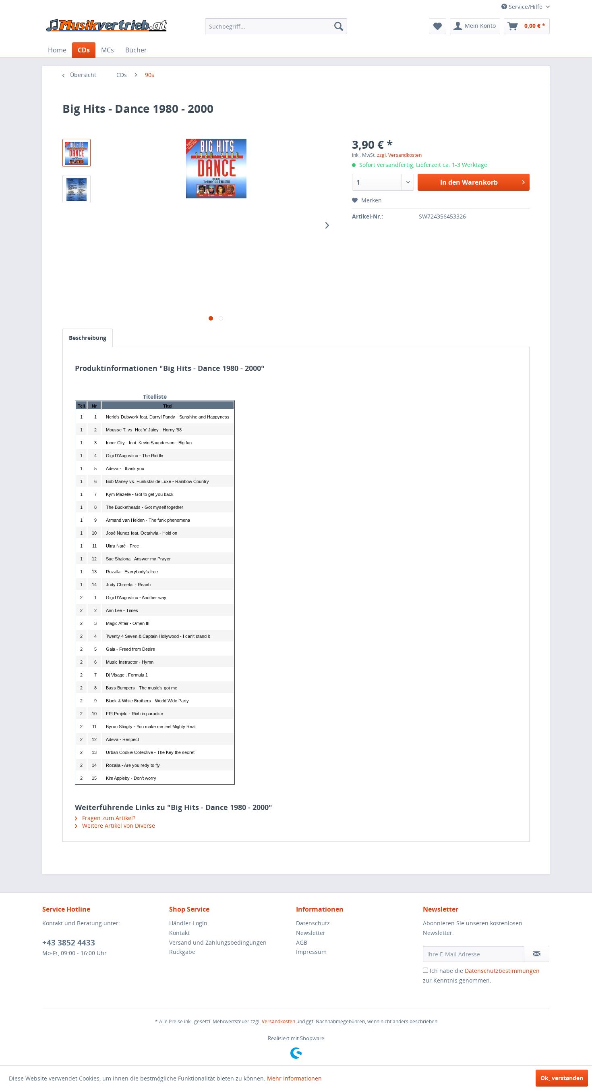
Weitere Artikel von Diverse (118, 825)
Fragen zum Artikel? (108, 818)
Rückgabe (182, 952)
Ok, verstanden (561, 1078)
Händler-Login (188, 923)
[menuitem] (276, 26)
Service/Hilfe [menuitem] (525, 6)
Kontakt (179, 933)
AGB (301, 942)
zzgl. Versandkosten (399, 155)
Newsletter (310, 933)
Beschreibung (87, 337)
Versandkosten (278, 1021)
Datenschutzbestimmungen (502, 970)
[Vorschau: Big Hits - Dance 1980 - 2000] (76, 153)
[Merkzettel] (437, 26)
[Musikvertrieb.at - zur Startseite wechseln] (107, 28)
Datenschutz (313, 923)
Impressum (311, 952)
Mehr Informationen (294, 1078)
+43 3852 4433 (68, 942)
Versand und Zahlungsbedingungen (218, 942)
